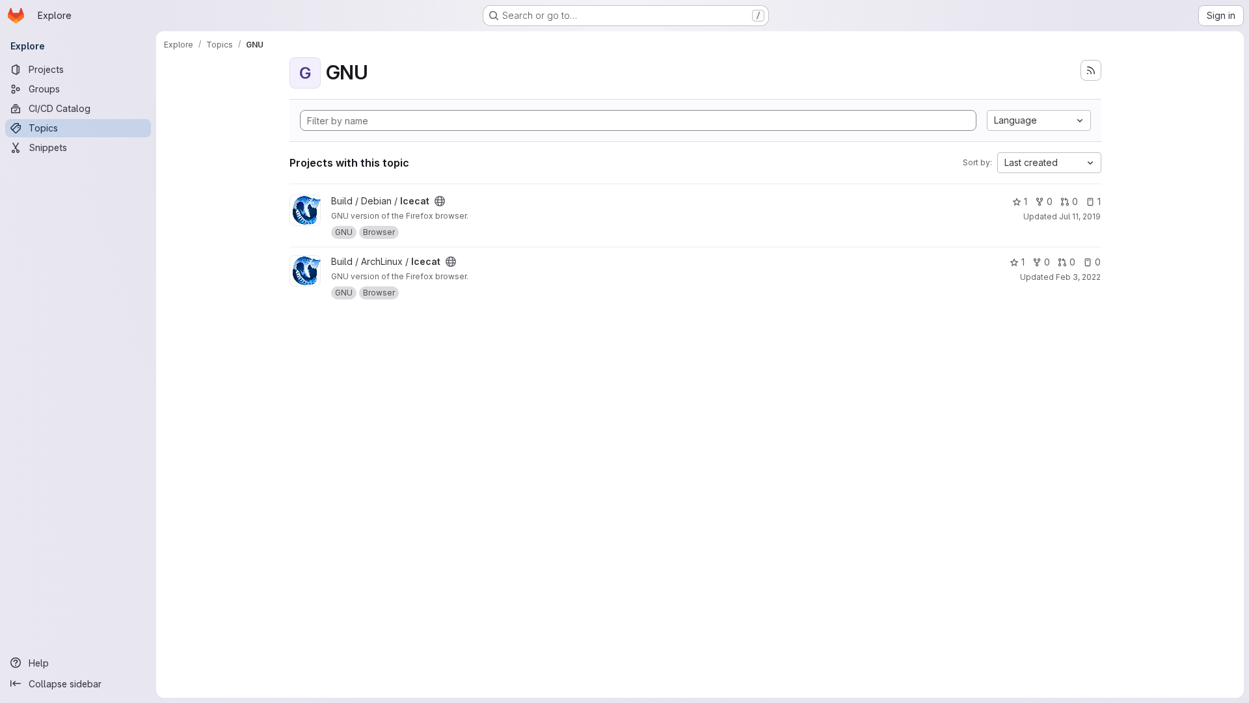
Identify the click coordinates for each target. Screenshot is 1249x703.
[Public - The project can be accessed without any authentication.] (440, 201)
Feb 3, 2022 (1078, 277)
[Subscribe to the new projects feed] (1091, 70)
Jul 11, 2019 (1080, 216)
